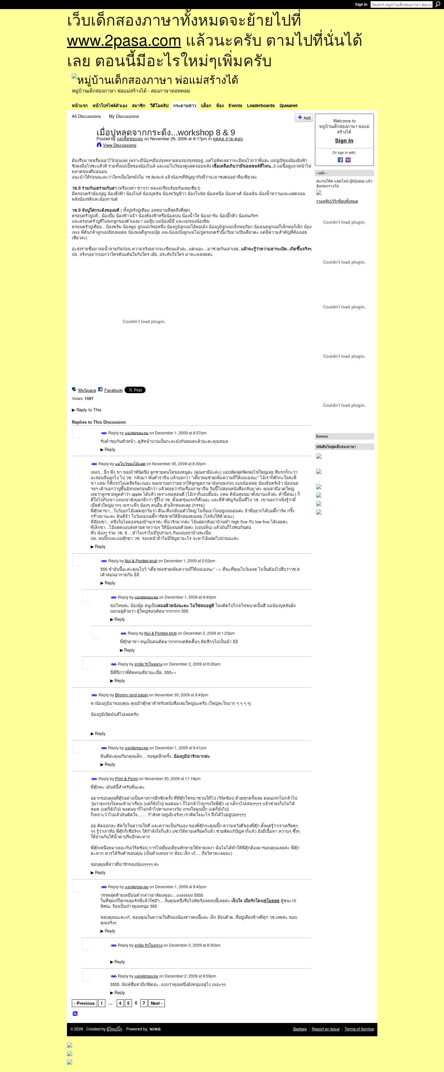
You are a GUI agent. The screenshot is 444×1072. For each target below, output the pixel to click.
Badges (300, 1029)
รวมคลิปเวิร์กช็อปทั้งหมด (337, 201)
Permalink (104, 433)
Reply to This (86, 409)
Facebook (113, 390)
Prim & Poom (126, 778)
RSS (75, 1014)
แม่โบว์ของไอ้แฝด (130, 463)
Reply (107, 449)
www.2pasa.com (124, 39)
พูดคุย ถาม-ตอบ (228, 138)
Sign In (361, 4)
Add (307, 117)
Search (437, 4)
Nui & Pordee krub (141, 560)
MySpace (87, 390)
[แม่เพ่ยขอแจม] (82, 145)
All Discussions (86, 116)
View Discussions (120, 145)
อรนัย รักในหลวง (149, 664)
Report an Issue (326, 1029)
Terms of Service (359, 1029)
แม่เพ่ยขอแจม (130, 138)
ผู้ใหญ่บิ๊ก (114, 1029)
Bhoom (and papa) (131, 694)
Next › (156, 1003)
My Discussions (124, 116)
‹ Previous (84, 1003)
